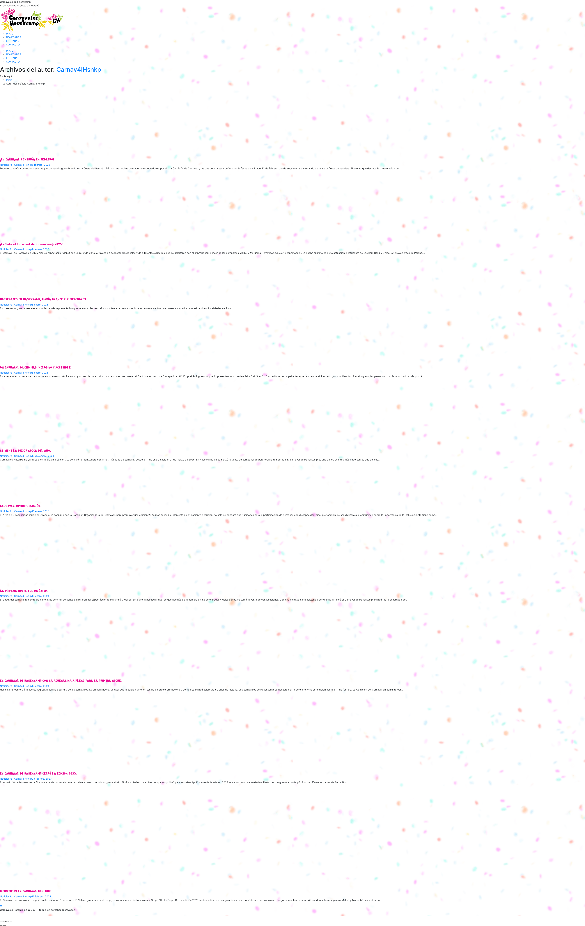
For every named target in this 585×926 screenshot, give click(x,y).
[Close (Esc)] (1, 921)
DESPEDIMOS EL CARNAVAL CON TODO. (26, 891)
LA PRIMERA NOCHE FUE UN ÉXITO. (24, 591)
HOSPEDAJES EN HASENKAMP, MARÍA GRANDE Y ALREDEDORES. (43, 299)
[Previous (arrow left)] (1, 925)
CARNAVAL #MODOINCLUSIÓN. (20, 506)
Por (20, 164)
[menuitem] (9, 33)
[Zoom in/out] (11, 921)
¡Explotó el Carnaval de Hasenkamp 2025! (31, 244)
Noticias (4, 164)
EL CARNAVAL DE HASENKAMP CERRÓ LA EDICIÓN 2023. (38, 774)
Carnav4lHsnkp (78, 69)
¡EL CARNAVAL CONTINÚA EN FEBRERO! (27, 160)
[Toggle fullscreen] (7, 921)
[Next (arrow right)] (4, 925)
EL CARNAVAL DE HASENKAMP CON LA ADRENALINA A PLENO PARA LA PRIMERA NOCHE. (61, 681)
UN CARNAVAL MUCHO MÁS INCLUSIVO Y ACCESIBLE (35, 368)
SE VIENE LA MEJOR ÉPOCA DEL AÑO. (25, 451)
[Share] (4, 921)
